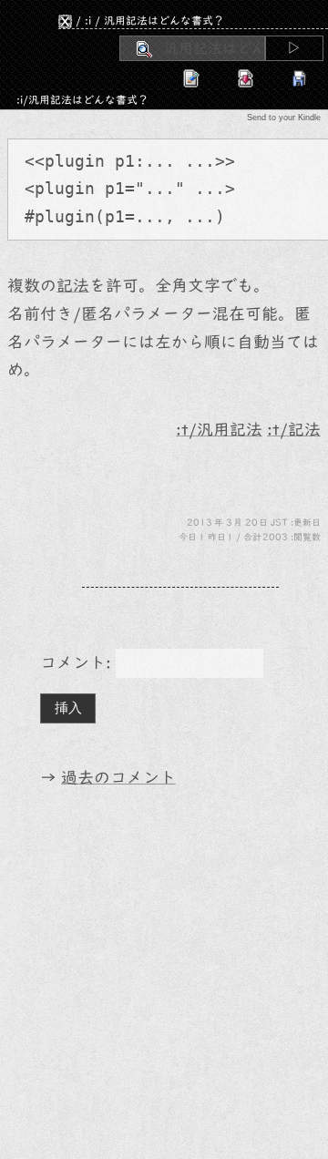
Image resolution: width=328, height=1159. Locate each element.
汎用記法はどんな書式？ (164, 20)
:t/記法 (294, 429)
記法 (72, 285)
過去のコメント (118, 777)
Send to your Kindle (284, 117)
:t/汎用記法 (219, 429)
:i (88, 20)
